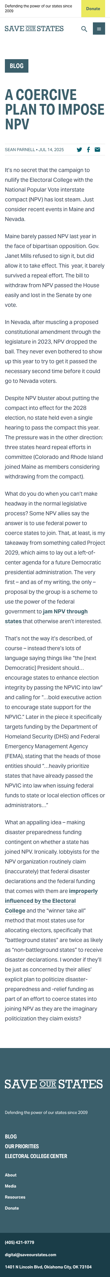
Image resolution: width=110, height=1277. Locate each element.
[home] (34, 28)
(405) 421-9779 (19, 1242)
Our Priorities (22, 1146)
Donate (93, 8)
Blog (10, 1136)
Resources (15, 1197)
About (10, 1175)
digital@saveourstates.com (30, 1254)
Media (10, 1186)
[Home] (55, 1084)
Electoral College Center (36, 1156)
